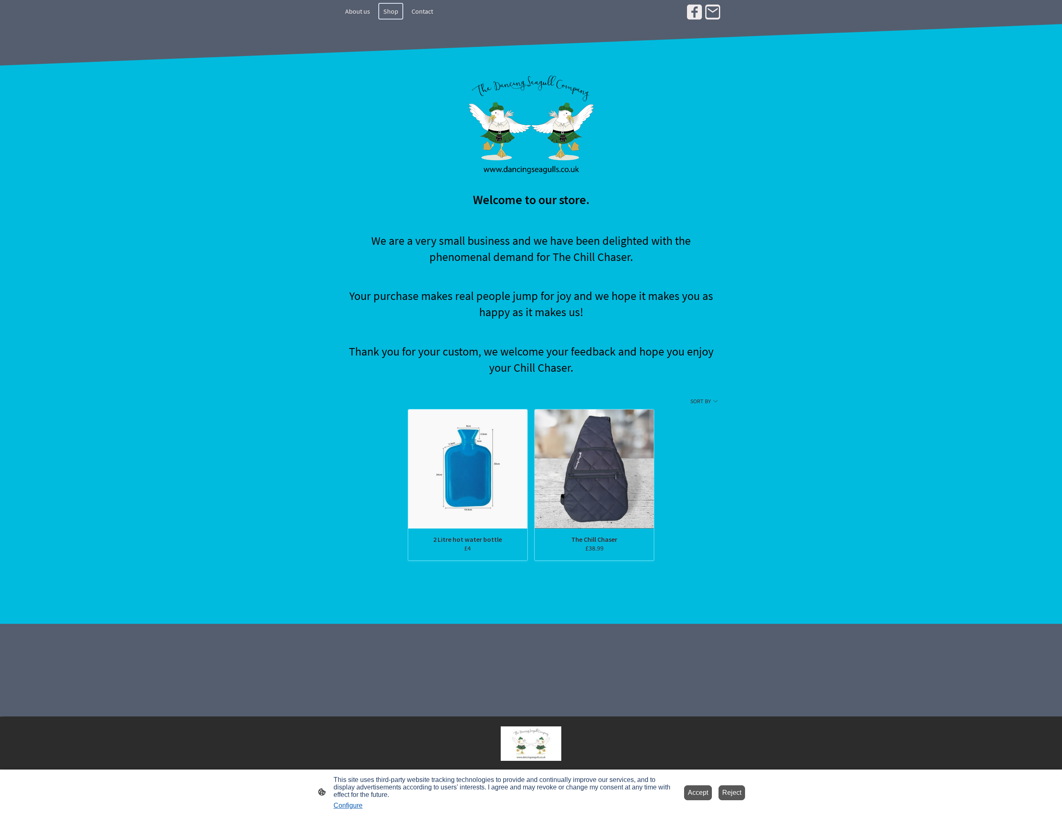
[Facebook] (694, 12)
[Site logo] (531, 743)
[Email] (712, 12)
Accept (698, 792)
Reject (731, 792)
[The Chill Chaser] (594, 469)
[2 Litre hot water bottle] (467, 469)
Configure (348, 805)
